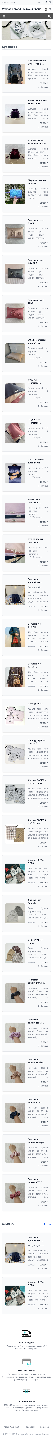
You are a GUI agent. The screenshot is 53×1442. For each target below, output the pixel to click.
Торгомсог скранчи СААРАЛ (37, 981)
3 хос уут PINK (35, 703)
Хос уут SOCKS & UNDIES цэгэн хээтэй (37, 782)
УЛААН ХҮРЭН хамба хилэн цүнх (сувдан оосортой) (37, 142)
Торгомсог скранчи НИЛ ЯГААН (35, 1021)
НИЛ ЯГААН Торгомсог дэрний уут (34, 501)
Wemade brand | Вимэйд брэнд (22, 9)
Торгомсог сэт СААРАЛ (36, 262)
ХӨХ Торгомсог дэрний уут (36, 461)
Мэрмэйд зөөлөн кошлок (37, 182)
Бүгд (47, 1224)
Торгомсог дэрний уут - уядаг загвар (35, 581)
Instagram (44, 1427)
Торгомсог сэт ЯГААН (36, 301)
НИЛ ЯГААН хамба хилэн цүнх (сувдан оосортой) (37, 102)
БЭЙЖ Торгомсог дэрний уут (37, 341)
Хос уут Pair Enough (34, 901)
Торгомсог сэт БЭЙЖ (36, 222)
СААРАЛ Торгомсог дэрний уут (34, 381)
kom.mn (46, 1434)
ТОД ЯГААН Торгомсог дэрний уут (34, 421)
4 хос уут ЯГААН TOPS (36, 861)
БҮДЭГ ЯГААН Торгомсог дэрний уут (35, 541)
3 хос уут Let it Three (35, 941)
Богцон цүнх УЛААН (34, 625)
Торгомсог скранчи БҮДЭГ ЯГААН (36, 1141)
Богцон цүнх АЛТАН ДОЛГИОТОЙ (35, 665)
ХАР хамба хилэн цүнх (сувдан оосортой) (37, 62)
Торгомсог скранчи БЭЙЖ (36, 1061)
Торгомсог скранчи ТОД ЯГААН (35, 1181)
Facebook (29, 1427)
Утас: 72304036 (12, 1427)
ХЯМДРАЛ (8, 1223)
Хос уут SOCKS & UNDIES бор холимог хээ (37, 822)
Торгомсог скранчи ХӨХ (35, 1101)
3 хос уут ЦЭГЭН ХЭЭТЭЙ (37, 742)
